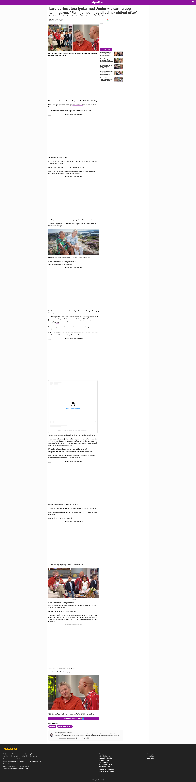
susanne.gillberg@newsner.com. (67, 738)
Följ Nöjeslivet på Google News (72, 718)
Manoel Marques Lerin (65, 726)
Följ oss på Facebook (106, 769)
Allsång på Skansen (114, 735)
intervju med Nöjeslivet (58, 171)
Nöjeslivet (51, 15)
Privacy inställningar (98, 780)
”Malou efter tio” (78, 105)
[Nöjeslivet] (97, 2)
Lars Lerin (52, 726)
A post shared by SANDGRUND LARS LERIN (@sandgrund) (73, 430)
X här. (88, 738)
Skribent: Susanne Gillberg (55, 17)
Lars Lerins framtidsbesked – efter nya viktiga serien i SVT (72, 257)
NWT (57, 323)
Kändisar (57, 15)
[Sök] (193, 2)
